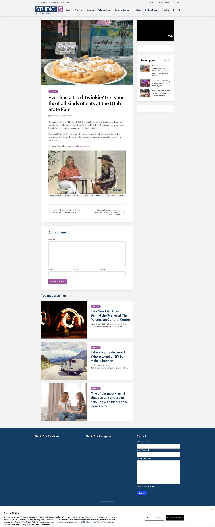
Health (166, 10)
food (86, 195)
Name (51, 269)
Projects (78, 10)
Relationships (104, 10)
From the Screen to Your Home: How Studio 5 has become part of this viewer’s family (160, 71)
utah (107, 195)
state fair (99, 195)
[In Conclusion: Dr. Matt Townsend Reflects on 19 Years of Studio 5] (145, 93)
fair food (67, 195)
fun (92, 195)
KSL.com (175, 2)
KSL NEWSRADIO (164, 2)
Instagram (41, 2)
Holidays (137, 10)
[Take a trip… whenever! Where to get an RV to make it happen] (64, 361)
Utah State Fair (118, 195)
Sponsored (53, 91)
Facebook (54, 2)
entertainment (55, 195)
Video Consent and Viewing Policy (94, 522)
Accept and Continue (175, 518)
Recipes (90, 10)
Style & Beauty (152, 10)
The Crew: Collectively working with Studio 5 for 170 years (161, 83)
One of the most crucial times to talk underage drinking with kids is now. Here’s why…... (109, 399)
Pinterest (67, 2)
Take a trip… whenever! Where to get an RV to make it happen (108, 356)
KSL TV (152, 2)
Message (144, 458)
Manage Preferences (154, 518)
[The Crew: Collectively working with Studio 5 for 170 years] (145, 83)
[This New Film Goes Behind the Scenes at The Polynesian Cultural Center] (64, 319)
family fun (77, 195)
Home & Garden (121, 10)
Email (76, 269)
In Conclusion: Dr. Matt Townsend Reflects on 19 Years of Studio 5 (161, 93)
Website (102, 269)
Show (68, 10)
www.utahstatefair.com (81, 146)
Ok (212, 509)
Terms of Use (20, 522)
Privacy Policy (31, 522)
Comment (51, 239)
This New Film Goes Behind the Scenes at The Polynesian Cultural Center (110, 315)
